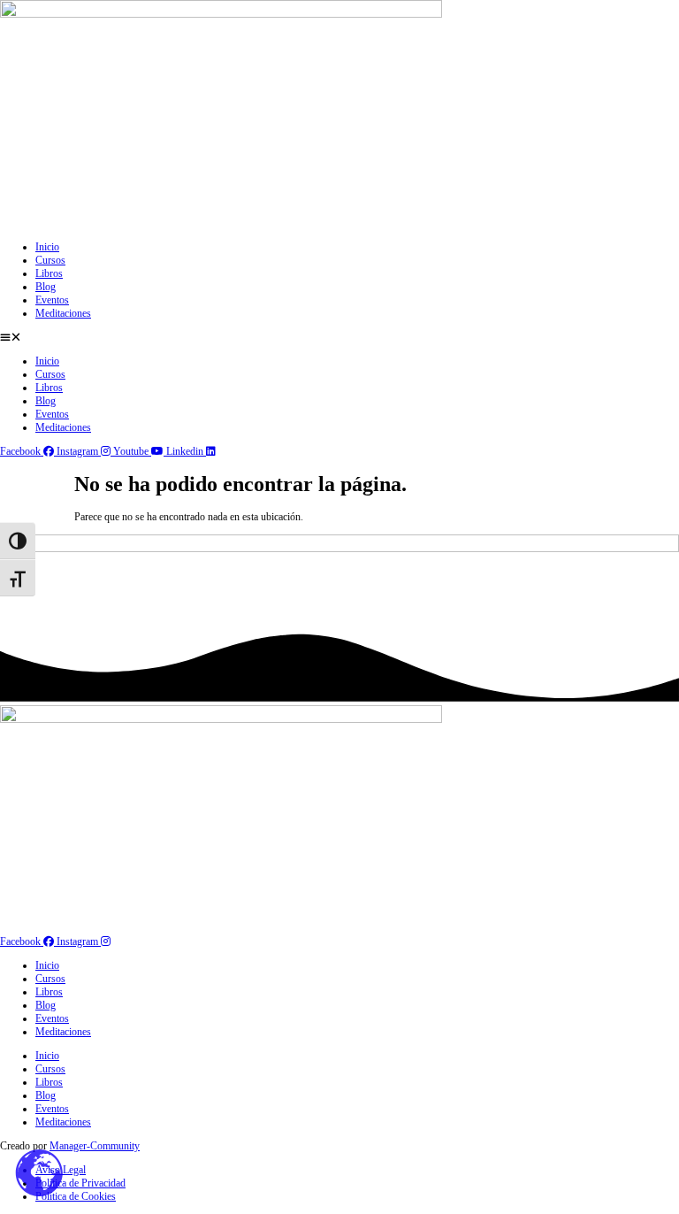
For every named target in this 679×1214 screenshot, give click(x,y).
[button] (339, 337)
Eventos (52, 300)
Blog (45, 286)
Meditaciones (63, 313)
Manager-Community (95, 1146)
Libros (49, 273)
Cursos (50, 260)
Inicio (47, 247)
